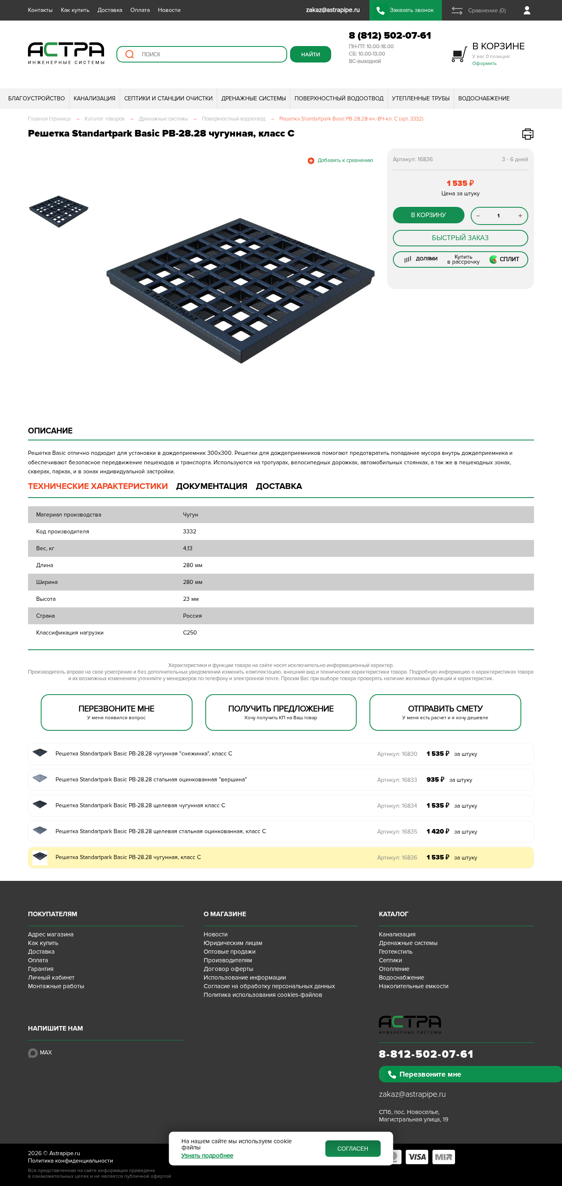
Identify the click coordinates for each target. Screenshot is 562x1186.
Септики (390, 960)
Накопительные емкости (413, 986)
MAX (46, 1052)
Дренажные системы (408, 943)
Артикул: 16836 (397, 857)
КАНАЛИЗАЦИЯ (95, 98)
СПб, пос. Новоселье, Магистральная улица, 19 (413, 1115)
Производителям (228, 960)
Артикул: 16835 (397, 831)
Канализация (397, 934)
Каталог (394, 914)
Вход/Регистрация (529, 10)
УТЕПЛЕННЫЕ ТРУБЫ (421, 98)
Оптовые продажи (229, 951)
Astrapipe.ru (64, 1153)
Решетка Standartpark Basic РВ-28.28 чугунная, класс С (128, 857)
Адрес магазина (51, 934)
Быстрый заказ (460, 237)
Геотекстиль (396, 951)
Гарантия (40, 969)
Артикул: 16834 (397, 805)
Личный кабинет (51, 977)
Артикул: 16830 (397, 754)
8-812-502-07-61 (426, 1054)
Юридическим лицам (233, 943)
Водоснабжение (401, 977)
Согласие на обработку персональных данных (269, 986)
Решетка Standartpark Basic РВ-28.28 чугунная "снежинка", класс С (144, 753)
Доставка (110, 10)
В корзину (428, 215)
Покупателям (52, 914)
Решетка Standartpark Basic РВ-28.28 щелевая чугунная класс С (140, 805)
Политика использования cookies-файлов (263, 994)
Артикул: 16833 (397, 779)
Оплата (140, 10)
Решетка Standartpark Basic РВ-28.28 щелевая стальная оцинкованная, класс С (161, 831)
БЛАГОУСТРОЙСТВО (36, 98)
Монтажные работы (56, 986)
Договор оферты (228, 969)
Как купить (75, 10)
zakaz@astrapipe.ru (412, 1094)
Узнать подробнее (207, 1156)
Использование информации (245, 977)
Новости (169, 10)
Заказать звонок (412, 10)
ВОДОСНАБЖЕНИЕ (484, 98)
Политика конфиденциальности (70, 1160)
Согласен (352, 1148)
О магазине (225, 914)
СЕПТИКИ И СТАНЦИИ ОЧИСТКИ (168, 98)
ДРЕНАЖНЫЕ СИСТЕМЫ (253, 98)
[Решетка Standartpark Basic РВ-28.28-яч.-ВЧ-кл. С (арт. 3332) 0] (239, 290)
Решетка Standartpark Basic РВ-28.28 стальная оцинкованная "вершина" (151, 779)
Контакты (40, 10)
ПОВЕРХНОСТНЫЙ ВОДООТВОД (339, 98)
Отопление (394, 969)
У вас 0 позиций (498, 53)
